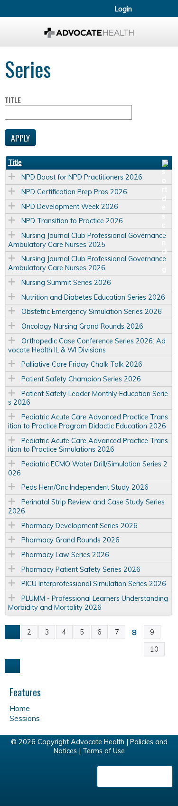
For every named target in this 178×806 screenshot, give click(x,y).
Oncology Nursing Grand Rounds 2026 (82, 326)
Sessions (24, 718)
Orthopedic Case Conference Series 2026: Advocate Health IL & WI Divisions (87, 345)
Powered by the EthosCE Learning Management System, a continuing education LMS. (134, 776)
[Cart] (150, 14)
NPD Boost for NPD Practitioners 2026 (81, 177)
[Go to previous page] (12, 632)
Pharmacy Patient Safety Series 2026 (81, 569)
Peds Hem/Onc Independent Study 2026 (85, 487)
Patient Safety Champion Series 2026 (81, 379)
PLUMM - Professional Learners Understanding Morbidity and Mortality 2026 (88, 603)
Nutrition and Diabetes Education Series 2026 (93, 297)
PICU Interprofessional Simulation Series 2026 (93, 583)
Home (19, 708)
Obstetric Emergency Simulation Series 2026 (91, 311)
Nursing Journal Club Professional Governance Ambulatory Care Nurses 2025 (87, 240)
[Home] (89, 29)
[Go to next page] (12, 666)
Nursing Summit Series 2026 (66, 282)
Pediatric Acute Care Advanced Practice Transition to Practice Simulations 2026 (88, 445)
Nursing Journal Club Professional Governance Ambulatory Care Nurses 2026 (87, 263)
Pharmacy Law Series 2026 (65, 554)
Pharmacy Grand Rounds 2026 (70, 540)
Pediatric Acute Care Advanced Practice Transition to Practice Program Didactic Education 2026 (88, 421)
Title (13, 100)
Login (123, 9)
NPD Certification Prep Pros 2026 (74, 192)
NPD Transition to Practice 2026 (72, 221)
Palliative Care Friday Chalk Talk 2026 (81, 364)
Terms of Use (104, 751)
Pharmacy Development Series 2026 (79, 526)
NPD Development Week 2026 (69, 206)
